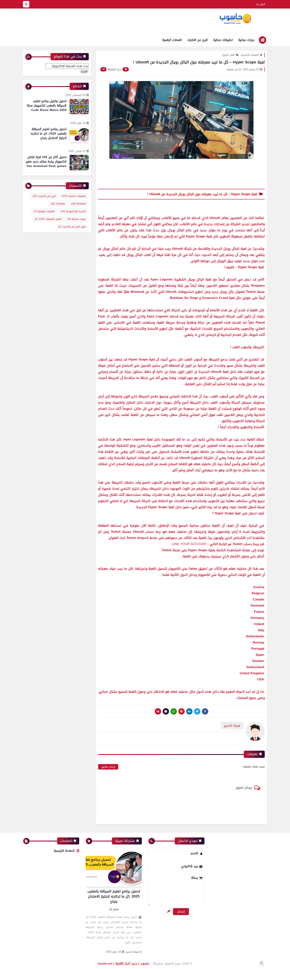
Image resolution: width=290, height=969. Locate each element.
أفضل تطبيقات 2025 (48, 219)
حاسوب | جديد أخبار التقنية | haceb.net (123, 963)
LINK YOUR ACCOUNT (189, 544)
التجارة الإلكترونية (73, 211)
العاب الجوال (228, 55)
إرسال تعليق (108, 766)
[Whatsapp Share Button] (173, 711)
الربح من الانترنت (197, 40)
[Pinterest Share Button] (189, 711)
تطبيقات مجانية (223, 40)
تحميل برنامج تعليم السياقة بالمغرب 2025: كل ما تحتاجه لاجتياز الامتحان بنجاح (48, 133)
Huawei (58, 203)
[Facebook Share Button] (205, 711)
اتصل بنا (260, 4)
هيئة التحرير (132, 952)
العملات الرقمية (172, 40)
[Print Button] (158, 711)
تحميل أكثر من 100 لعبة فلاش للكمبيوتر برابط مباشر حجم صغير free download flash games (46, 161)
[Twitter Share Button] (197, 711)
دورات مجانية (246, 40)
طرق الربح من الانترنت (72, 226)
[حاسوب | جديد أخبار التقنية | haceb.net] (235, 19)
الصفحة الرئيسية (250, 55)
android (78, 203)
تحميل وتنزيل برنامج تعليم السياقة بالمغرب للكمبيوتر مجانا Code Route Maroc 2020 (46, 105)
